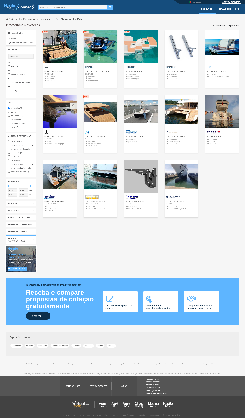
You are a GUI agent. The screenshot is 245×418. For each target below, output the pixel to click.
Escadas (76, 346)
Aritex (14, 66)
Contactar (59, 34)
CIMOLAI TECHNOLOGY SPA (22, 83)
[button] (21, 49)
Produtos (206, 9)
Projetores (88, 346)
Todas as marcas (152, 379)
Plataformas (16, 346)
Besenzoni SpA (18, 74)
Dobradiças (42, 346)
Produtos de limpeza (60, 346)
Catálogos (224, 9)
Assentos (29, 346)
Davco (14, 91)
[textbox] (72, 7)
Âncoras (111, 346)
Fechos (100, 346)
